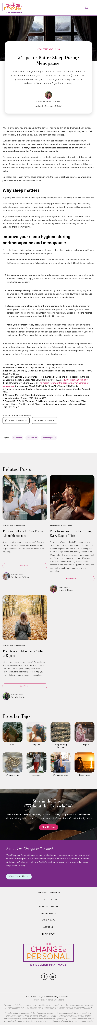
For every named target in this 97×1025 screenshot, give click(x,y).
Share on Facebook (18, 420)
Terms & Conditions (56, 1000)
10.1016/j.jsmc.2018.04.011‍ (76, 380)
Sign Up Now (48, 827)
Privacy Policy (39, 1000)
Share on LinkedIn (46, 420)
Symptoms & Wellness (48, 49)
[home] (14, 8)
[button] (92, 7)
